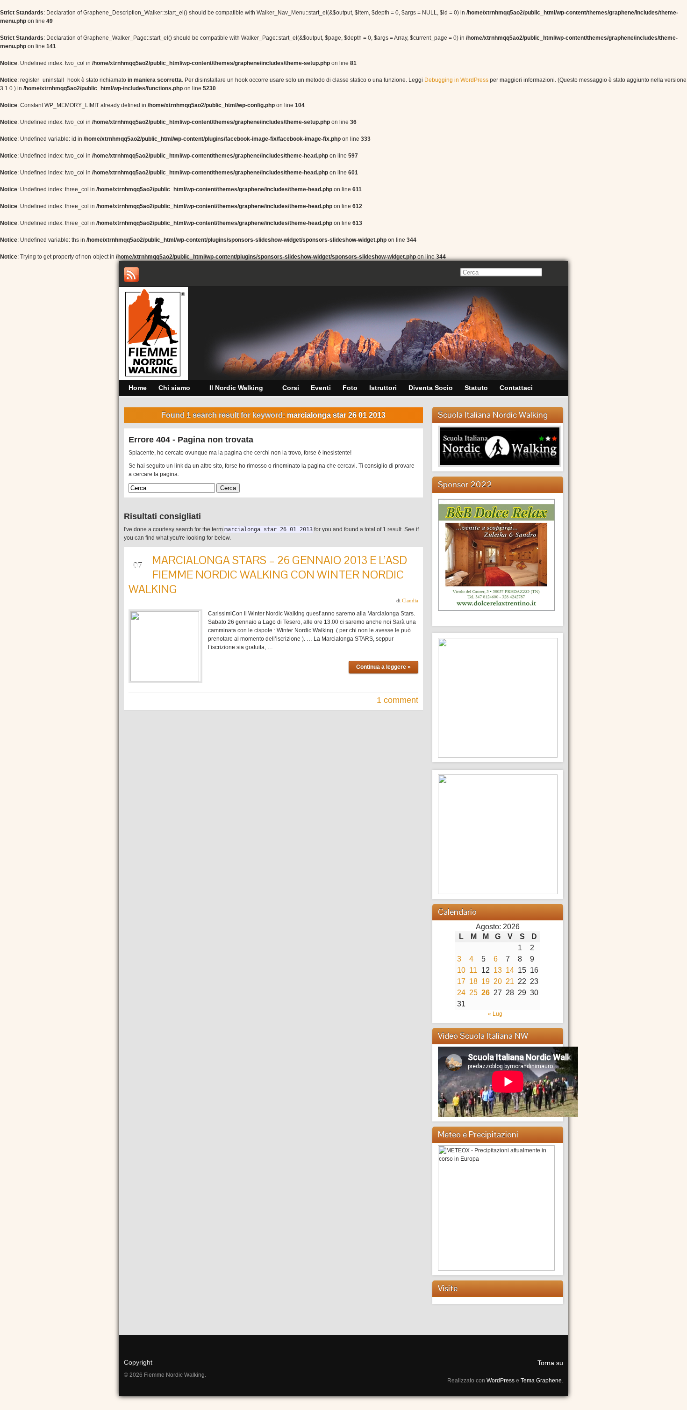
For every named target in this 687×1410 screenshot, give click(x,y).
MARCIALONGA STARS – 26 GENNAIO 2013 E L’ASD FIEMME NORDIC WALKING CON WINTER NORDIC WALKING (268, 574)
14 (510, 970)
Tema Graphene (541, 1380)
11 (473, 970)
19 (485, 981)
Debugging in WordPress (456, 80)
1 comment (397, 700)
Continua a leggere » (383, 667)
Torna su (550, 1363)
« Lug (495, 1014)
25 (473, 993)
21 (510, 981)
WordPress (501, 1380)
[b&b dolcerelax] (496, 555)
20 (498, 981)
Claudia (410, 600)
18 (473, 981)
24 (461, 993)
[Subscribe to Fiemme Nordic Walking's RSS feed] (131, 274)
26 (485, 993)
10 (461, 970)
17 (461, 981)
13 (498, 970)
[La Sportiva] (456, 503)
